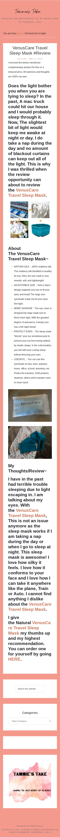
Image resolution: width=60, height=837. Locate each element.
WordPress (37, 832)
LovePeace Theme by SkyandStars (38, 830)
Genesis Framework (19, 832)
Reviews (22, 59)
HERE (14, 659)
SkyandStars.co (35, 826)
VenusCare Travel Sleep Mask (29, 627)
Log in (48, 832)
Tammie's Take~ (30, 11)
